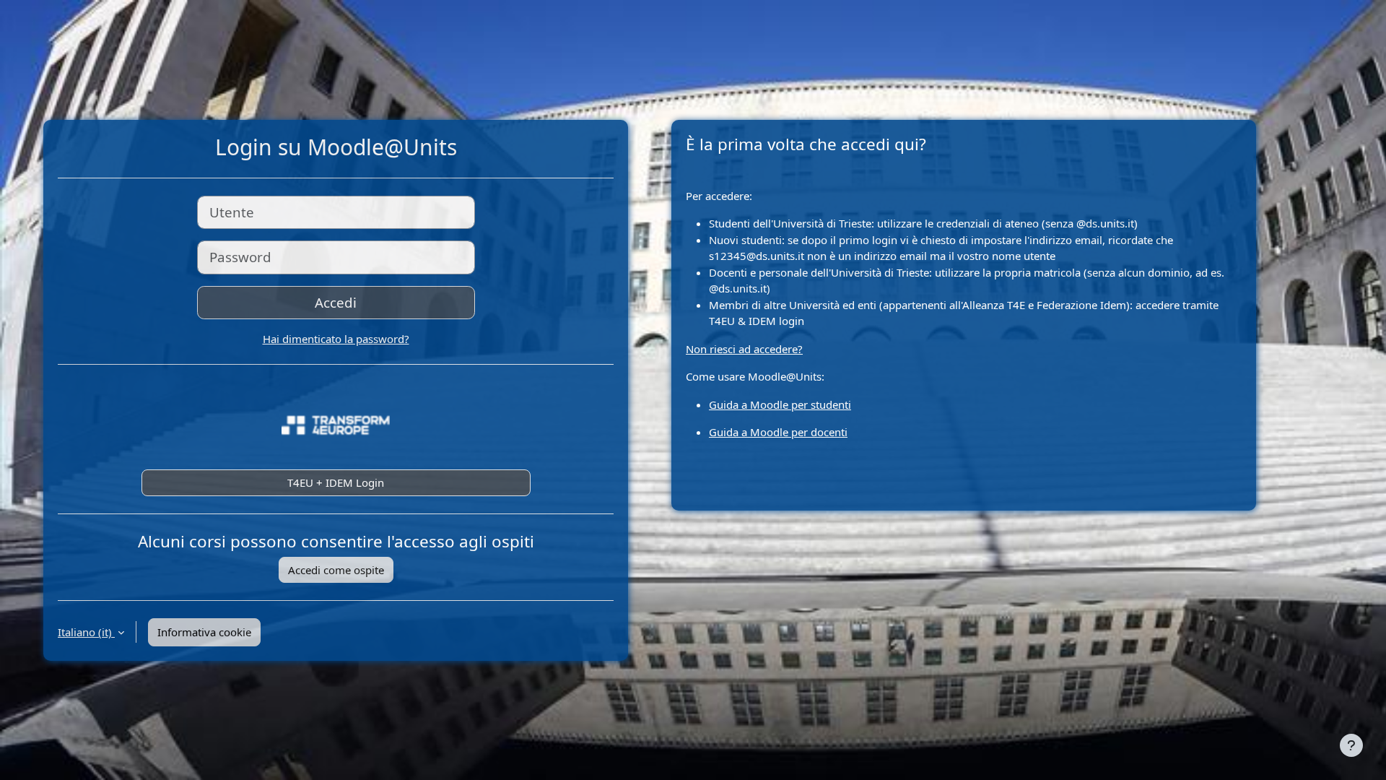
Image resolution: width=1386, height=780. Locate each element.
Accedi (336, 302)
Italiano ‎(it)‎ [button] (86, 632)
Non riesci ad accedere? (744, 349)
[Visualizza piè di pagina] (1351, 745)
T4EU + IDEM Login (335, 482)
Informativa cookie (204, 632)
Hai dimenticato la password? (336, 339)
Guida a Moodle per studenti (780, 404)
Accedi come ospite (336, 570)
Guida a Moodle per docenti (778, 432)
